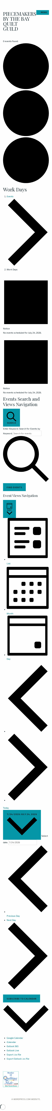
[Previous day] (28, 731)
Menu (44, 12)
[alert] (26, 305)
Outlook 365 (12, 1046)
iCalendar (11, 1042)
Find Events (14, 487)
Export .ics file (14, 1054)
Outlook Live (13, 1050)
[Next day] (28, 800)
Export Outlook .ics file (18, 1058)
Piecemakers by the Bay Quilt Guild (19, 21)
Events (10, 196)
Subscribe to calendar (21, 998)
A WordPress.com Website (26, 1099)
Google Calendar (15, 1038)
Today (6, 807)
